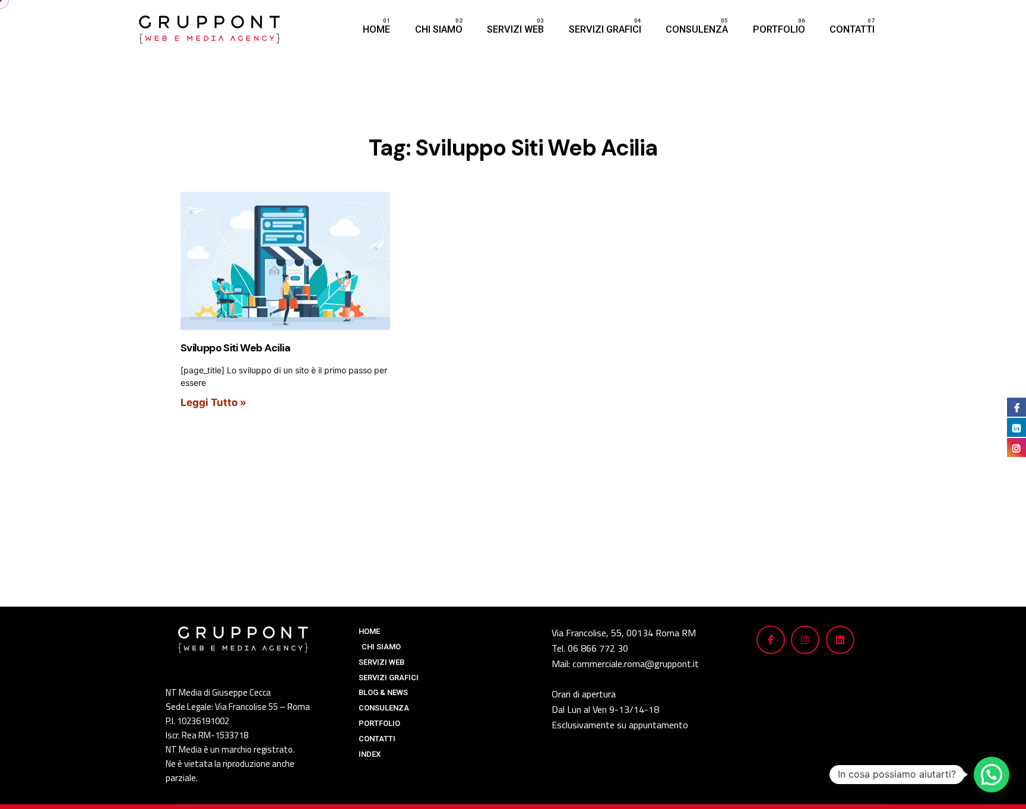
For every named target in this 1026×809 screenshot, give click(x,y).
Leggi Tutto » (213, 402)
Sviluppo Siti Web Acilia (235, 348)
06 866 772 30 (598, 648)
